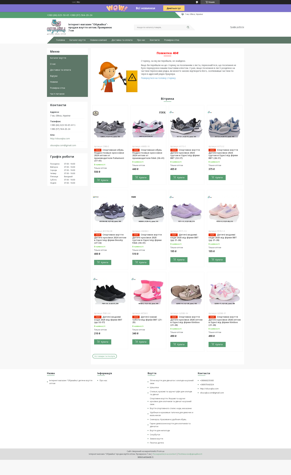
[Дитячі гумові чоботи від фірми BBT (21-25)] (148, 291)
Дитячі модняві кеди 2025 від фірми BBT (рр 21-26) (184, 237)
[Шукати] (188, 27)
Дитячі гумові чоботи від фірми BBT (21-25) (147, 319)
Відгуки (53, 75)
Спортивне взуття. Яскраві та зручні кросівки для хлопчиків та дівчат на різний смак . (170, 401)
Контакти (155, 40)
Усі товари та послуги (104, 356)
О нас (53, 63)
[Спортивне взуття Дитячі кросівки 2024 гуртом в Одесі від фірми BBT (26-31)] (224, 124)
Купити (104, 180)
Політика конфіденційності (190, 454)
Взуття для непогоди (160, 430)
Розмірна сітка (171, 40)
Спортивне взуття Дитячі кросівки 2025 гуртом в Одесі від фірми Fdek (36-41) (147, 238)
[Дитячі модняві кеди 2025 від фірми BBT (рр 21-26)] (186, 209)
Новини (54, 81)
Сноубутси (155, 434)
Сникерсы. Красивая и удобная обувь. (168, 419)
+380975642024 (207, 384)
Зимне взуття (156, 438)
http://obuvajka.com (60, 138)
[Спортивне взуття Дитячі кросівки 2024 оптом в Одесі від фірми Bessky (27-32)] (110, 209)
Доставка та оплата (122, 40)
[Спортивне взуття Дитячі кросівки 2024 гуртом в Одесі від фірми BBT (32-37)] (186, 124)
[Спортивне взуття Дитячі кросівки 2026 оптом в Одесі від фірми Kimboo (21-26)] (186, 291)
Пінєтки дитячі (157, 442)
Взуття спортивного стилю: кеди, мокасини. (171, 408)
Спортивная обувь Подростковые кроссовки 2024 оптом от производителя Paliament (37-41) (109, 155)
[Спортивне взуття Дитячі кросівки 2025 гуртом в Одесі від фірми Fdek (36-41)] (148, 209)
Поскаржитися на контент (164, 454)
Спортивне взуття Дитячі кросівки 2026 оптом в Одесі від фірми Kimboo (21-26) (186, 320)
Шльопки (154, 387)
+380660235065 (207, 380)
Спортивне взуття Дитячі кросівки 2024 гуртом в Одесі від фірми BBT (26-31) (223, 153)
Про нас (141, 40)
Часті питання (57, 93)
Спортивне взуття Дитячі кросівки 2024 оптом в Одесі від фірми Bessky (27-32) (110, 238)
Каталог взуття (77, 40)
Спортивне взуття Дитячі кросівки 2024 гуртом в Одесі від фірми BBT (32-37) (185, 153)
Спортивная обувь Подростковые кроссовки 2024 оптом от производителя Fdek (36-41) (148, 153)
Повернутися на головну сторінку (158, 78)
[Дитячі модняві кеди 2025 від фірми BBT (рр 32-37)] (110, 291)
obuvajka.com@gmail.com (63, 145)
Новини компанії (98, 40)
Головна (60, 40)
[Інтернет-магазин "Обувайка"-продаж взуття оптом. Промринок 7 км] (56, 27)
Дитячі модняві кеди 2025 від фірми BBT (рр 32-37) (108, 319)
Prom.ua (160, 451)
